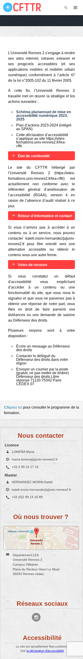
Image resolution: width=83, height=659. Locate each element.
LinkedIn (48, 617)
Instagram (36, 617)
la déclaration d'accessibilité (45, 651)
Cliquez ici (13, 407)
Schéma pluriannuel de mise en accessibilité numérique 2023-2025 (43, 115)
